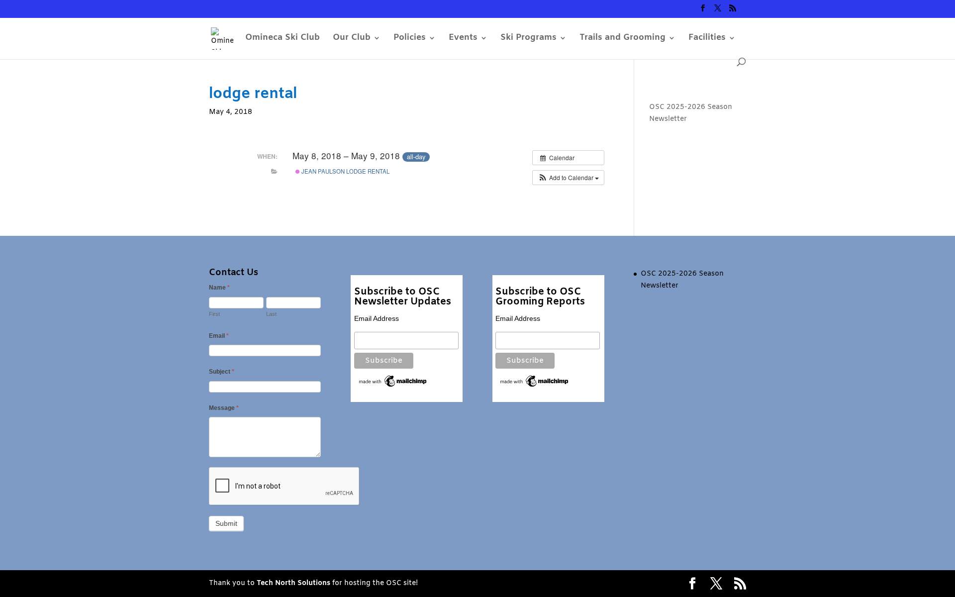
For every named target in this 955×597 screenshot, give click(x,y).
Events (463, 38)
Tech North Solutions (293, 583)
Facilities (707, 38)
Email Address (376, 318)
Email (219, 335)
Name (219, 287)
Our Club (352, 38)
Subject (221, 371)
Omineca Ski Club (282, 38)
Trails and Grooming (622, 38)
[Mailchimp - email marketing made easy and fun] (393, 386)
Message (224, 407)
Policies (409, 38)
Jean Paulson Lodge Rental (344, 171)
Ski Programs (528, 38)
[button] (568, 178)
